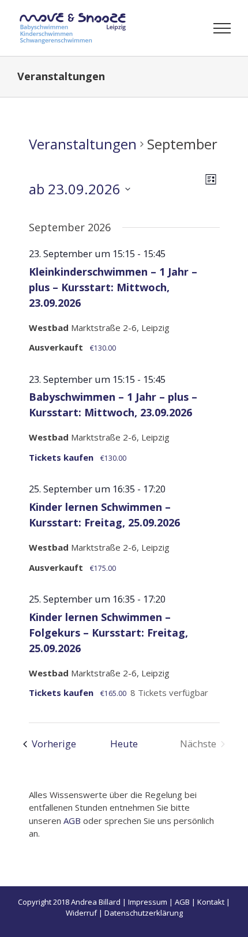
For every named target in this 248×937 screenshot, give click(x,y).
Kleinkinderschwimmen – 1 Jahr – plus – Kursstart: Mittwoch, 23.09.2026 (113, 287)
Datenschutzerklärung (143, 913)
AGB (72, 820)
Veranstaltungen (83, 143)
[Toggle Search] (182, 27)
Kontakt (210, 902)
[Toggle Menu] (222, 28)
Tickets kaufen (62, 457)
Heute (124, 743)
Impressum (147, 902)
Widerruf (81, 913)
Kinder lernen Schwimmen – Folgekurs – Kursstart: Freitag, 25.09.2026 (108, 632)
